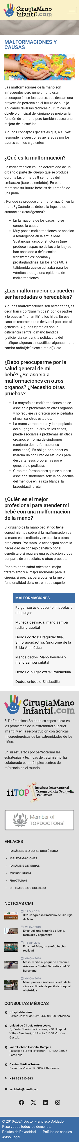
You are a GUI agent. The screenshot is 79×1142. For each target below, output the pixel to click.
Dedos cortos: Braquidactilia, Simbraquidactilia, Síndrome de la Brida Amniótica (43, 642)
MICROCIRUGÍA (20, 873)
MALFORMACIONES (32, 598)
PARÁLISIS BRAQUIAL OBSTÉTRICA (33, 851)
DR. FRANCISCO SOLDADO (27, 888)
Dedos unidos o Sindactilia (37, 681)
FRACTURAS (18, 880)
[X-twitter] (33, 1102)
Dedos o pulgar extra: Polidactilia (43, 672)
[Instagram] (57, 1102)
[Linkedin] (45, 1102)
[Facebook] (21, 1102)
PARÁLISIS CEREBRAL (24, 865)
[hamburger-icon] (72, 10)
